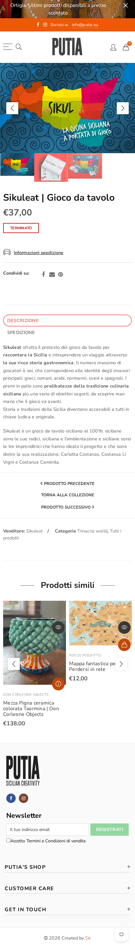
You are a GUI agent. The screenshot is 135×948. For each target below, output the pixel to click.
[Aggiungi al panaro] (124, 645)
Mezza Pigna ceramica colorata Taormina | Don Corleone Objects (31, 708)
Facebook (43, 274)
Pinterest (60, 274)
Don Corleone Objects (26, 694)
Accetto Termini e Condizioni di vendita (47, 841)
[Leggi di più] (58, 684)
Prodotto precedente (69, 484)
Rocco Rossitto (85, 655)
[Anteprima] (58, 627)
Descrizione (23, 320)
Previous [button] (12, 108)
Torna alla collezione (67, 495)
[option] (67, 108)
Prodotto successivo (66, 507)
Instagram (23, 798)
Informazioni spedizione (38, 252)
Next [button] (123, 108)
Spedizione (21, 332)
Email (52, 274)
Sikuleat (34, 531)
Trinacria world (92, 531)
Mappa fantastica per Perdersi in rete (93, 666)
